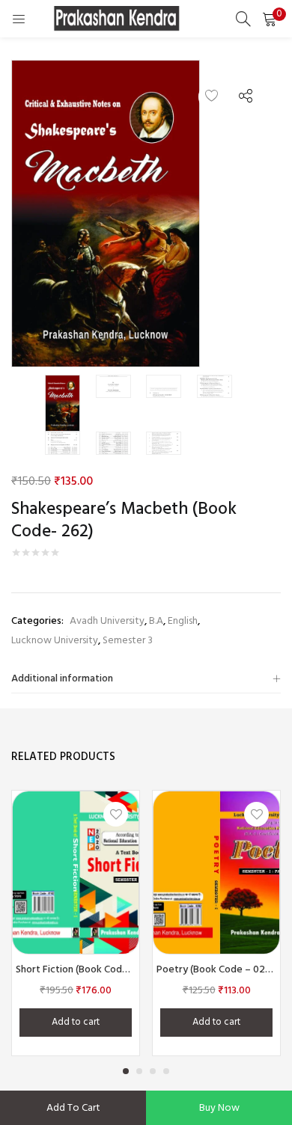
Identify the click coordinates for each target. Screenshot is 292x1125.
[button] (269, 18)
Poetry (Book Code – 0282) (216, 970)
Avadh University (107, 621)
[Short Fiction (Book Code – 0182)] (75, 872)
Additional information (62, 678)
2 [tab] (139, 1071)
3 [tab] (153, 1071)
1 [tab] (126, 1071)
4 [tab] (166, 1071)
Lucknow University (54, 640)
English (183, 621)
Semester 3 (128, 640)
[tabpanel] (75, 923)
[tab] (146, 679)
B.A (156, 621)
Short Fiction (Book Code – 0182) (76, 970)
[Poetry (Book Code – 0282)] (216, 872)
